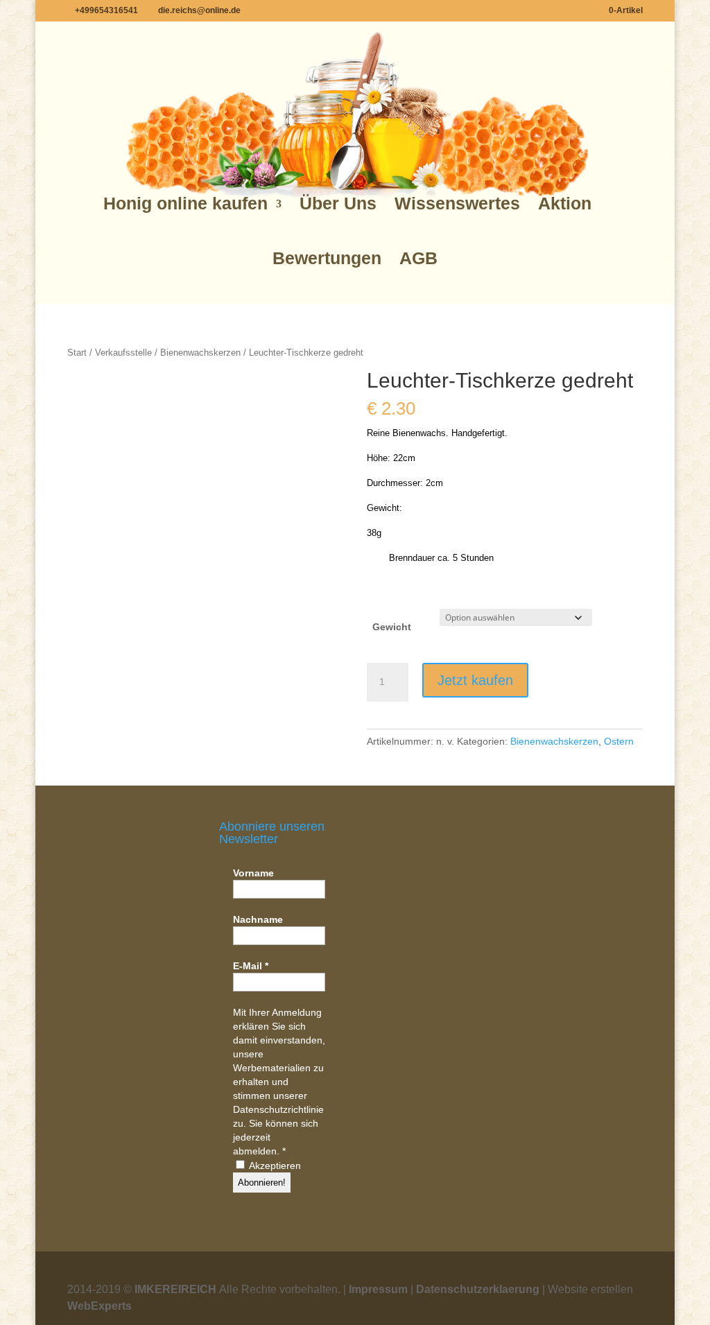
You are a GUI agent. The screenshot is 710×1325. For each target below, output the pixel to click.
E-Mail (250, 965)
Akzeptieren (274, 1165)
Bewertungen (326, 259)
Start (77, 352)
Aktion (564, 204)
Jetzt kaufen (475, 680)
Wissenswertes (457, 204)
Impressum (378, 1289)
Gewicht (391, 626)
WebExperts (99, 1306)
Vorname (253, 872)
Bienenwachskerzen (200, 352)
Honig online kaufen (185, 204)
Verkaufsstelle (123, 352)
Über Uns (338, 204)
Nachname (258, 919)
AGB (418, 259)
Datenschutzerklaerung (477, 1289)
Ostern (619, 741)
